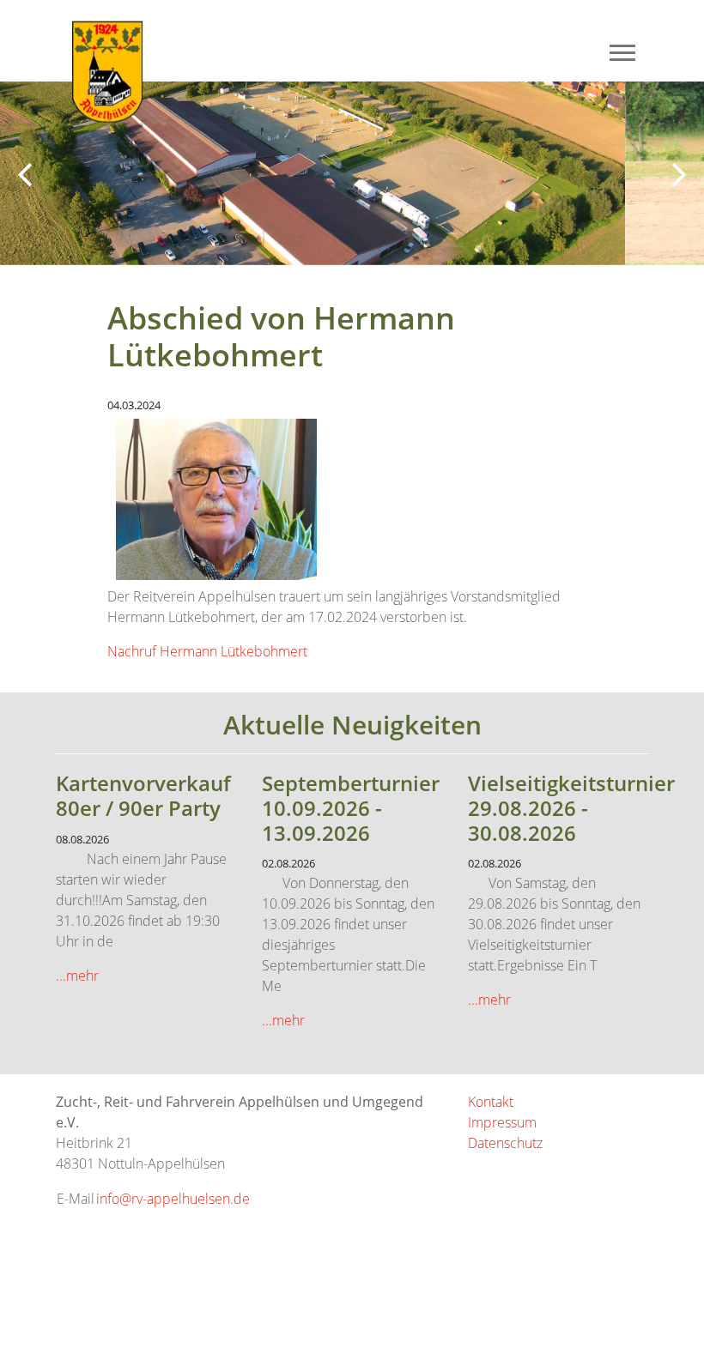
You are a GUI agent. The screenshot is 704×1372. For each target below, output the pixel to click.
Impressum (502, 1122)
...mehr (77, 975)
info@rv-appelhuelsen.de (173, 1198)
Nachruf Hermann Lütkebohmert (207, 651)
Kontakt (490, 1101)
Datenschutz (505, 1142)
